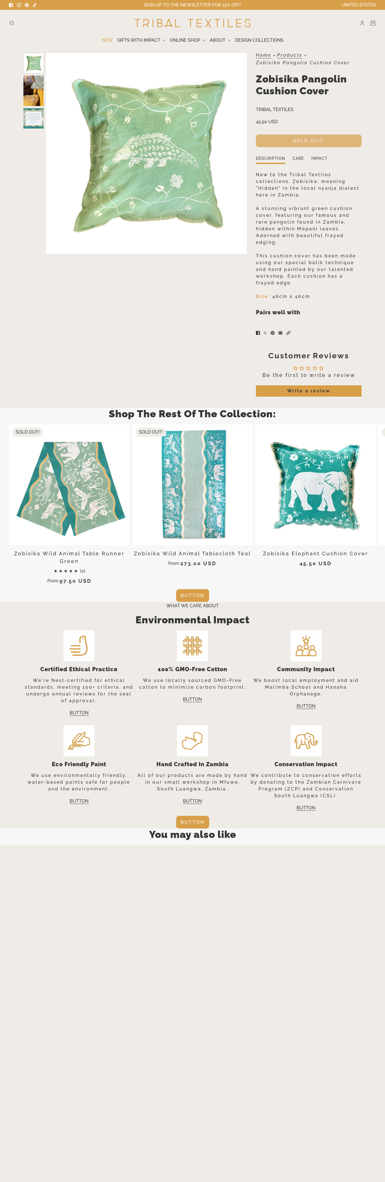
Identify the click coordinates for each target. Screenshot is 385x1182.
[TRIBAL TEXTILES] (192, 23)
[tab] (270, 160)
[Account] (362, 23)
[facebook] (11, 5)
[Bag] (373, 23)
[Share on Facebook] (258, 333)
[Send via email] (280, 333)
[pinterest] (27, 5)
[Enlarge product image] (146, 153)
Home (263, 55)
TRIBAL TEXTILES (274, 109)
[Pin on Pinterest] (272, 333)
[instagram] (19, 5)
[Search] (12, 23)
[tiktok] (35, 5)
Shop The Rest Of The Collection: (192, 413)
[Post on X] (265, 332)
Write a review (308, 391)
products (289, 55)
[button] (288, 333)
